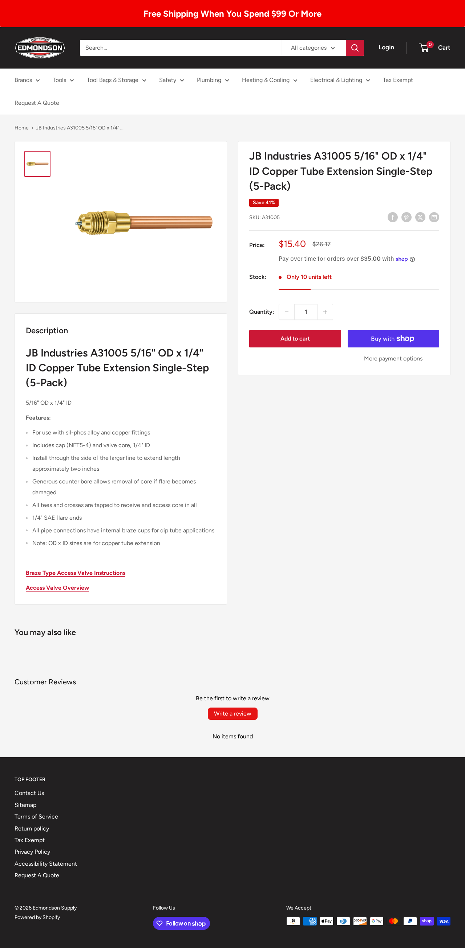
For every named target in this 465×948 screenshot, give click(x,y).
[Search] (355, 48)
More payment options (393, 358)
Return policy (32, 828)
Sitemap (25, 804)
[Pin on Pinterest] (406, 216)
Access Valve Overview (57, 587)
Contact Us (29, 793)
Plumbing (209, 80)
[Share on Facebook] (393, 216)
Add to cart (295, 338)
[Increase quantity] (325, 312)
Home (22, 128)
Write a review (232, 713)
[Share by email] (434, 216)
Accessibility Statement (46, 863)
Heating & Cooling (266, 80)
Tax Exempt (398, 80)
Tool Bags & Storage (112, 80)
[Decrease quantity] (286, 312)
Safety (167, 80)
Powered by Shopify (37, 917)
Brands (23, 80)
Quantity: (261, 311)
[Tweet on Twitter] (420, 216)
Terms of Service (36, 816)
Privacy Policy (32, 851)
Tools (59, 80)
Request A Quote (37, 102)
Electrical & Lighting (336, 80)
